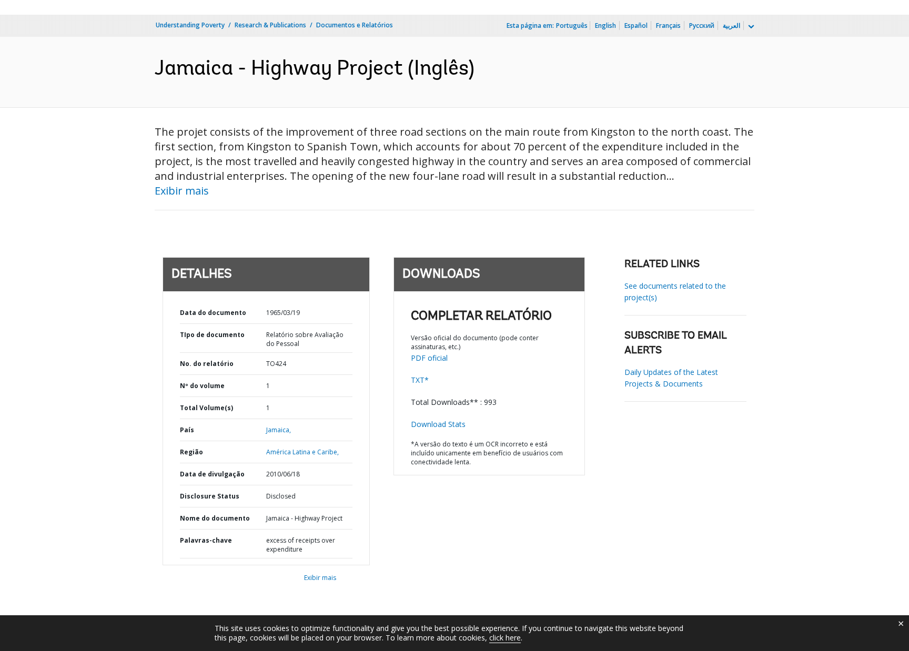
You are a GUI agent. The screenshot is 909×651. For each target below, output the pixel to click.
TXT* (420, 380)
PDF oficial (429, 358)
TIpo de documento (212, 334)
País (187, 429)
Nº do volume (202, 385)
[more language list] (750, 27)
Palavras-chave (206, 540)
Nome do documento (215, 518)
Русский (701, 25)
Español (636, 25)
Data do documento (213, 312)
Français (668, 25)
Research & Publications (270, 25)
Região (191, 451)
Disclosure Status (209, 496)
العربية (731, 25)
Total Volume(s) (206, 407)
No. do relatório (207, 363)
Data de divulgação (212, 474)
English (605, 25)
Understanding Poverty (190, 25)
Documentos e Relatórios (354, 25)
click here (505, 638)
